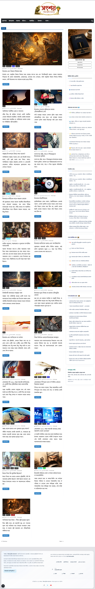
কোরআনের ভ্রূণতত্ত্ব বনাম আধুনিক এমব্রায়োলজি (79, 331)
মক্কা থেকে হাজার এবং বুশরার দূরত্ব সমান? (16, 429)
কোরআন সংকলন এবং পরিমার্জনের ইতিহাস (80, 260)
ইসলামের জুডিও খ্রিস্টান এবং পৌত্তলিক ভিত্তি (81, 256)
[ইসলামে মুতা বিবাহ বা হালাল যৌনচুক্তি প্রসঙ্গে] (48, 279)
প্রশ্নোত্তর (12, 468)
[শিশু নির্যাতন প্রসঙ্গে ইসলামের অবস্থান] (48, 323)
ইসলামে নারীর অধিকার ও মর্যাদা (77, 98)
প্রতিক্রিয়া (8, 423)
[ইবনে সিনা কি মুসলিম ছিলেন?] (16, 459)
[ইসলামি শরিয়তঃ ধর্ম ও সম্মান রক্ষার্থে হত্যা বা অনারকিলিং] (48, 459)
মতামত (18, 21)
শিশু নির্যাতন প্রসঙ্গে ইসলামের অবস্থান (46, 337)
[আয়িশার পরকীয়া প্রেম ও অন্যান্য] (16, 97)
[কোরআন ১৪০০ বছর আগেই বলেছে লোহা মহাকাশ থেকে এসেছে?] (48, 415)
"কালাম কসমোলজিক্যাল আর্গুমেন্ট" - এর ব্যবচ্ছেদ (79, 306)
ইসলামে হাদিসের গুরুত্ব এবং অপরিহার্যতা (47, 243)
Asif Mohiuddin (70, 556)
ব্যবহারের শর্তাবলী (73, 562)
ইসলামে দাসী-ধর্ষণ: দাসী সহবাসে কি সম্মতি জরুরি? (79, 355)
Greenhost (78, 135)
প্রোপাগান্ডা (43, 238)
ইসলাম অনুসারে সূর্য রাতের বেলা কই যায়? (77, 343)
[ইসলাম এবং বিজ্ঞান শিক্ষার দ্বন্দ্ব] (32, 48)
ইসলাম (40, 21)
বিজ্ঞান (13, 66)
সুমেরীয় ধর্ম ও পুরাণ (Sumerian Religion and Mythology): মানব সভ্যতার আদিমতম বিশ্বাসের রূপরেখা (79, 211)
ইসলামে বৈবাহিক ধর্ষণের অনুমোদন (76, 352)
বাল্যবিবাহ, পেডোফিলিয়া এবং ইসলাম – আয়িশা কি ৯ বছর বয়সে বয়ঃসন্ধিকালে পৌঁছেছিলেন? (82, 266)
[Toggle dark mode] (3, 586)
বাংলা (46, 21)
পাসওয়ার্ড (72, 573)
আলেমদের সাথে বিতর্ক (75, 89)
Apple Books (80, 62)
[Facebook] (44, 585)
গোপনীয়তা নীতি (59, 562)
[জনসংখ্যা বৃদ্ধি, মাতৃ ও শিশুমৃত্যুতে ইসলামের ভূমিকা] (48, 140)
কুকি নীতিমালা (66, 562)
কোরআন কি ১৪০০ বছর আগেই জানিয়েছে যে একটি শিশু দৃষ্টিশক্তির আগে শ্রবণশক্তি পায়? (16, 384)
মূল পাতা (81, 573)
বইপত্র (24, 21)
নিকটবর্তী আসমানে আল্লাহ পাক (12, 293)
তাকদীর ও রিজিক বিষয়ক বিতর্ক (77, 94)
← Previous (4, 541)
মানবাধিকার (45, 104)
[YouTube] (51, 585)
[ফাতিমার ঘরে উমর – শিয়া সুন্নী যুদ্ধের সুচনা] (16, 506)
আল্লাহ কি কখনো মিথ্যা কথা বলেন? (14, 154)
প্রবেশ (56, 573)
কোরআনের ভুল (9, 66)
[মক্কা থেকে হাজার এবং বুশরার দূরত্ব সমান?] (16, 415)
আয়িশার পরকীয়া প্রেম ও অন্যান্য (13, 111)
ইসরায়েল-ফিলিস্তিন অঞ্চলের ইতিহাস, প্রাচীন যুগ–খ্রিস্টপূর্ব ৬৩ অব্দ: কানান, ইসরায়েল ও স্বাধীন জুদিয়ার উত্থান (79, 196)
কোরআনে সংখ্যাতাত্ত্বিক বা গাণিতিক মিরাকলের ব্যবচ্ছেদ (80, 313)
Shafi (43, 106)
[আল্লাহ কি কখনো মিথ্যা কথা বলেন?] (16, 140)
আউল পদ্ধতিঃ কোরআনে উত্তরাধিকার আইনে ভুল (79, 309)
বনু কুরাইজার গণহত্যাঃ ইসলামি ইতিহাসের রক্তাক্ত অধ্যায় (81, 277)
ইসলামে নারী (40, 104)
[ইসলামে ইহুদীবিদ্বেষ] (48, 184)
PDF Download (80, 67)
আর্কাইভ (31, 21)
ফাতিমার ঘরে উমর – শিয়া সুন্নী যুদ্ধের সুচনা (16, 520)
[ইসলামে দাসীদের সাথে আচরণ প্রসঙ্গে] (16, 185)
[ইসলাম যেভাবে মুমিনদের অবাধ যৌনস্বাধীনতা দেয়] (48, 96)
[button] (26, 20)
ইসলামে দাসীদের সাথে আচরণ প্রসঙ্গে (14, 199)
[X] (47, 585)
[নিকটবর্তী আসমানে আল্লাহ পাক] (16, 279)
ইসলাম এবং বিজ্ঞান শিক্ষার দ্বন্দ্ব (12, 71)
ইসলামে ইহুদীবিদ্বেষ (40, 198)
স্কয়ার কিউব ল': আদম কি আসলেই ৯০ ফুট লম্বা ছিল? (79, 340)
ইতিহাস (39, 238)
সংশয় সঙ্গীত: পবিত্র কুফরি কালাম (77, 81)
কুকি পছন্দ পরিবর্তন (81, 562)
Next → (61, 541)
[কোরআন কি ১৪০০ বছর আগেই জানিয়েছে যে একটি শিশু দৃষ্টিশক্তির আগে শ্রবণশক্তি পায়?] (16, 368)
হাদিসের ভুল (17, 66)
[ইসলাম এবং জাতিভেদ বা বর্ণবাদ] (16, 323)
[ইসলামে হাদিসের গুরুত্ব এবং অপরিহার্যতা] (48, 229)
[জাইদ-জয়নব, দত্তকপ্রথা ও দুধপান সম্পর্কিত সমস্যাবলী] (16, 230)
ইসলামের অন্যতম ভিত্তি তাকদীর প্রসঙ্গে (79, 252)
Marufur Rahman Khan (45, 195)
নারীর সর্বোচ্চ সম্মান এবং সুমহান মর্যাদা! (79, 282)
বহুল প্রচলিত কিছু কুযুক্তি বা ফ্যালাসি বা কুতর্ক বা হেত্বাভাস (81, 243)
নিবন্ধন (64, 573)
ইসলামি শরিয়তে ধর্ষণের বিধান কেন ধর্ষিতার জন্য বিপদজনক (81, 271)
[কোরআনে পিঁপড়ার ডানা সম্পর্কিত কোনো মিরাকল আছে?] (48, 368)
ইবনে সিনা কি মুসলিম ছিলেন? (12, 473)
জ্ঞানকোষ (11, 21)
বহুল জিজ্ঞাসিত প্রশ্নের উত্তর (76, 85)
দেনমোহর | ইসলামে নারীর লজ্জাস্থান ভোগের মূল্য (82, 286)
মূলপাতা (4, 21)
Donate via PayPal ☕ (10, 570)
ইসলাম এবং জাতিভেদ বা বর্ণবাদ (13, 337)
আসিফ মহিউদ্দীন (14, 68)
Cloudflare (75, 143)
